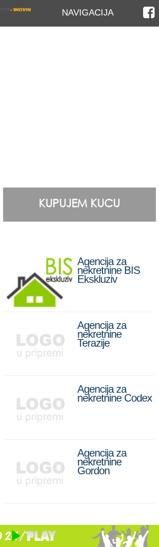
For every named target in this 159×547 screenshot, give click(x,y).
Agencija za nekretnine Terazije (101, 334)
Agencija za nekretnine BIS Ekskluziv (108, 270)
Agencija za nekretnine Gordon (101, 462)
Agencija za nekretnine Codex (114, 393)
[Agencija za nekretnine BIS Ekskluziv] (40, 303)
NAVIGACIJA (88, 12)
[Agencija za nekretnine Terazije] (40, 367)
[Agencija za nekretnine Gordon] (40, 495)
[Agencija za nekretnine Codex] (40, 431)
